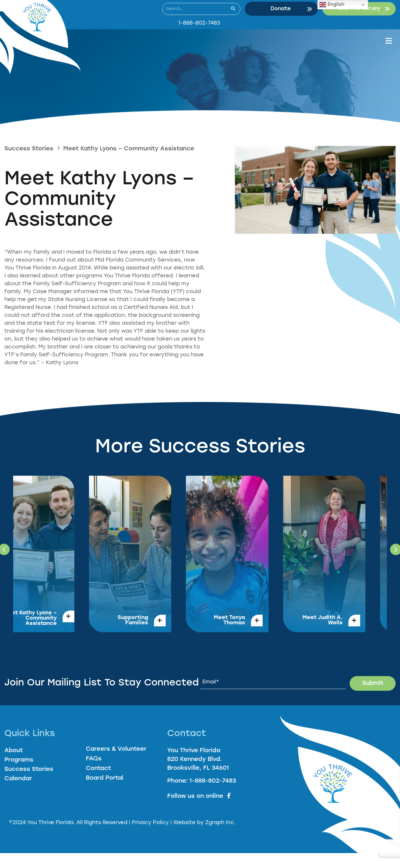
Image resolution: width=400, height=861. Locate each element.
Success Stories (28, 149)
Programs (18, 760)
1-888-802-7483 (199, 23)
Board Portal (104, 778)
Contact (98, 768)
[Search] (233, 9)
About (13, 751)
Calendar (18, 779)
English (335, 4)
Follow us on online (195, 796)
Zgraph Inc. (220, 823)
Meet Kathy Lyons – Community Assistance (128, 149)
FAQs (94, 759)
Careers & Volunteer (116, 749)
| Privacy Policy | (151, 823)
